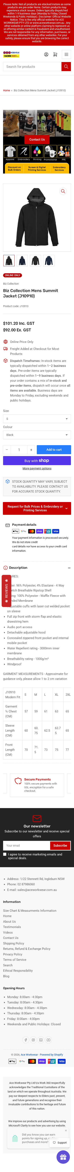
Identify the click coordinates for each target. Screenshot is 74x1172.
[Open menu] (66, 54)
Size (6, 411)
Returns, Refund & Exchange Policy (26, 949)
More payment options (37, 468)
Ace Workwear (29, 1054)
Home (6, 90)
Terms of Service (14, 960)
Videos (8, 932)
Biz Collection (11, 283)
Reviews (6, 591)
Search (8, 965)
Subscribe (60, 845)
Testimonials (12, 927)
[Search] (66, 66)
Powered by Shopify (51, 1054)
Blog (6, 976)
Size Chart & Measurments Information (29, 911)
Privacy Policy (12, 954)
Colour (7, 427)
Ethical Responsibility (18, 971)
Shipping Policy (13, 943)
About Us (9, 921)
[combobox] (37, 66)
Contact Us (37, 139)
